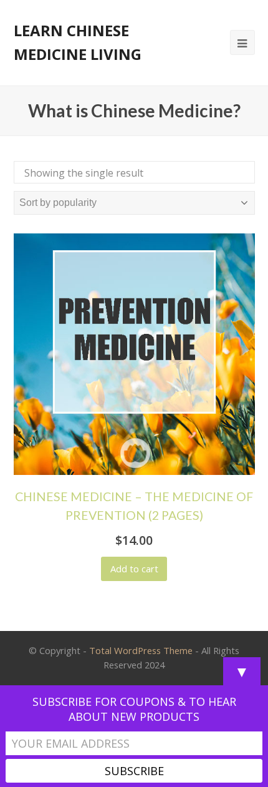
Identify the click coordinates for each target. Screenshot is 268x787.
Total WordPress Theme (141, 650)
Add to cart (134, 568)
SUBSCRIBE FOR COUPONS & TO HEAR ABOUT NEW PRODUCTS (134, 709)
